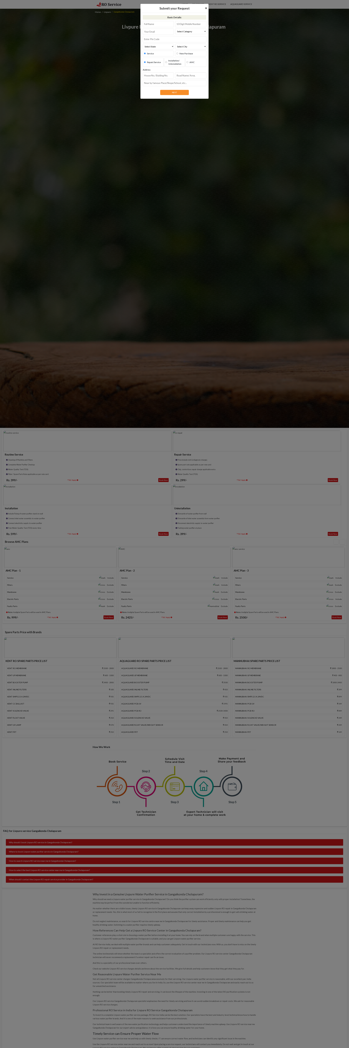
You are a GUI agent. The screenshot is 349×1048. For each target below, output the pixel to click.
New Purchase (186, 53)
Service (150, 53)
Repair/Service (154, 62)
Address (147, 69)
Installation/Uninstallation (174, 62)
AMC (192, 62)
